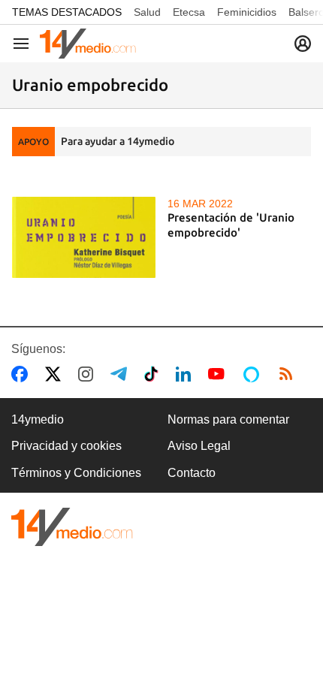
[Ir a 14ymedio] (88, 43)
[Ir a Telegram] (121, 374)
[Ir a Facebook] (22, 374)
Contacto (192, 472)
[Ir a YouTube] (219, 374)
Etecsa (189, 12)
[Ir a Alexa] (254, 374)
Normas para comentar (228, 419)
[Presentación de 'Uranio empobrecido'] (83, 237)
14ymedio (37, 419)
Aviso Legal (199, 445)
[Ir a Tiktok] (154, 374)
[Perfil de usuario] (303, 44)
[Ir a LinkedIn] (186, 374)
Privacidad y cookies (66, 445)
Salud (147, 12)
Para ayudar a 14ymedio (117, 141)
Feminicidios (246, 12)
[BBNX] (72, 527)
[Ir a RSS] (289, 374)
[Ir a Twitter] (56, 374)
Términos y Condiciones (76, 472)
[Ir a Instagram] (88, 374)
